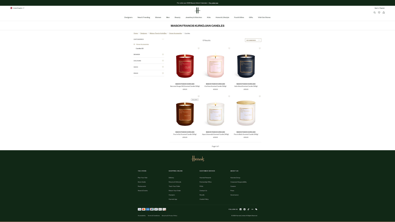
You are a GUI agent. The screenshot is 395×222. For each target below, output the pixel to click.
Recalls (202, 195)
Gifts (251, 17)
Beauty (177, 17)
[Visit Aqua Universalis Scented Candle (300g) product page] (215, 96)
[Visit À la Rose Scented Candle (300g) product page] (215, 48)
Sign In (377, 8)
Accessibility (142, 215)
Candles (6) (139, 48)
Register (382, 8)
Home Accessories (142, 44)
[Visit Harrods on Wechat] (256, 209)
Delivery (171, 177)
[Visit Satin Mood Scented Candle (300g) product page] (246, 48)
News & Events (143, 190)
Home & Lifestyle (222, 17)
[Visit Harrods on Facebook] (241, 209)
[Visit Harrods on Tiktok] (248, 209)
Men (168, 17)
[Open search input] (374, 12)
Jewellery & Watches (194, 17)
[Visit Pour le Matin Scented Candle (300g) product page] (246, 96)
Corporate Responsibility (238, 182)
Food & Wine (239, 17)
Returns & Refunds (175, 182)
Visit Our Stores (264, 17)
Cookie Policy (204, 199)
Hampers (172, 195)
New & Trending (144, 17)
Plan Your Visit (142, 177)
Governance (234, 195)
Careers (233, 186)
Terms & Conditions (154, 215)
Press (232, 190)
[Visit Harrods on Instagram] (244, 209)
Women (158, 17)
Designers (128, 17)
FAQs (201, 186)
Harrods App (173, 199)
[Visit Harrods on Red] (252, 209)
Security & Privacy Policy (169, 215)
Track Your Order (174, 186)
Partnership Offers (206, 182)
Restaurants (142, 186)
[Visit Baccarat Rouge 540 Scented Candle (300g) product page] (185, 48)
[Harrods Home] (197, 10)
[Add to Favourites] (198, 48)
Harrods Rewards (205, 177)
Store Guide (142, 182)
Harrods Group (235, 177)
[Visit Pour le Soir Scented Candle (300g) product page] (185, 96)
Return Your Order (175, 190)
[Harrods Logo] (198, 158)
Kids (209, 17)
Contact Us (203, 190)
